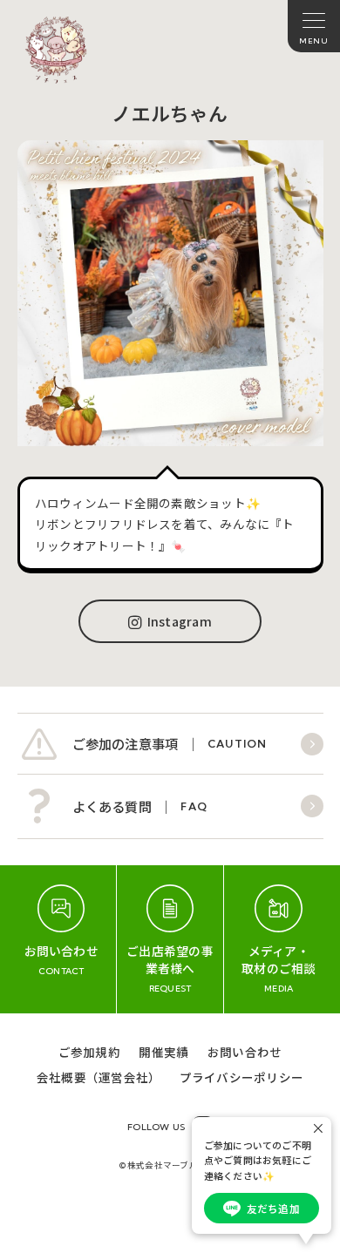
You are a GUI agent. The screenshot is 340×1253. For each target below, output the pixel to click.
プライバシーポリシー (241, 1077)
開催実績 (163, 1051)
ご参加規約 (89, 1051)
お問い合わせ (244, 1051)
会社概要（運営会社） (98, 1077)
